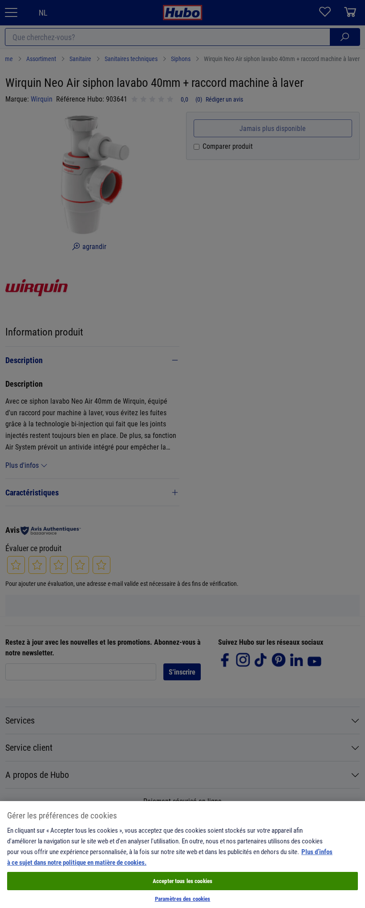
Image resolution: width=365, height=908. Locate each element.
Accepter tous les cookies (182, 881)
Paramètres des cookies (183, 899)
